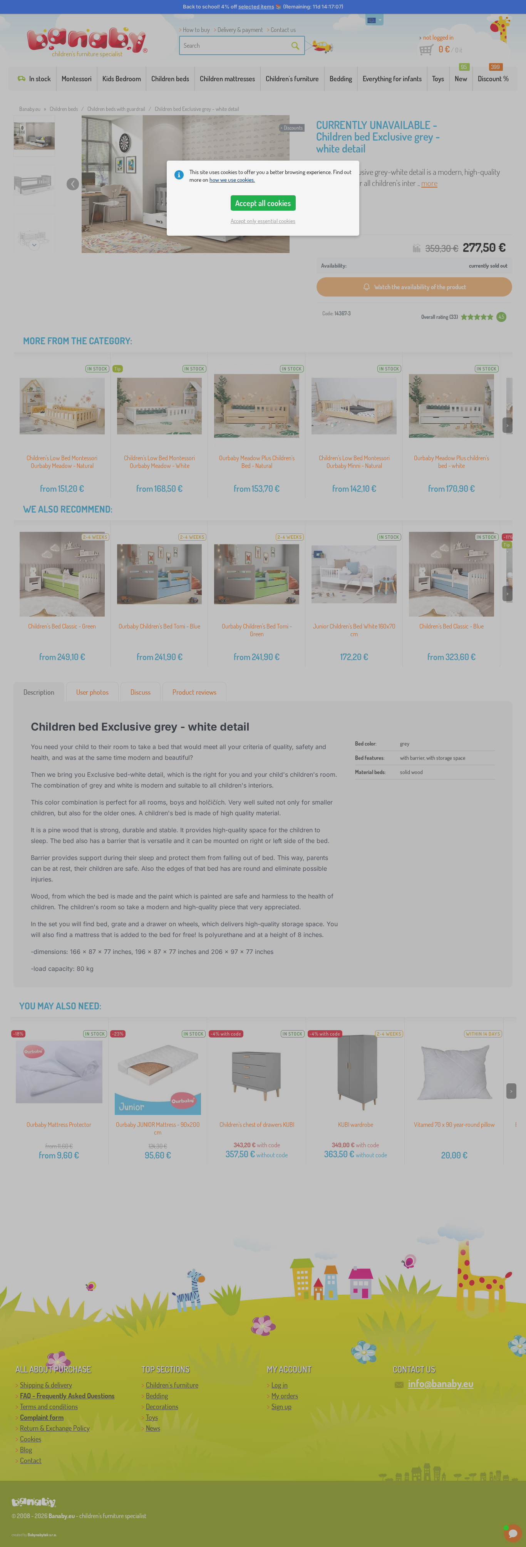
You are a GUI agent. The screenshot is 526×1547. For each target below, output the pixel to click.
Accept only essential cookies (263, 221)
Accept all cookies (263, 203)
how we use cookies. (232, 179)
